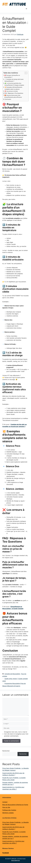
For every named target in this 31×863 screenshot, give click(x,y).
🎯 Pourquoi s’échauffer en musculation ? (12, 76)
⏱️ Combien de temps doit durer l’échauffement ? (14, 80)
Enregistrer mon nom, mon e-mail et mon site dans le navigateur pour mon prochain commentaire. (16, 734)
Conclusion (8, 99)
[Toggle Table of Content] (25, 73)
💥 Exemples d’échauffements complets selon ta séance (13, 88)
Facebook (5, 853)
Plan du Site (6, 807)
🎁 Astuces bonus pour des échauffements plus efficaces (13, 96)
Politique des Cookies (9, 810)
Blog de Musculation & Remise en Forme (15, 804)
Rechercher (6, 751)
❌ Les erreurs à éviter (11, 91)
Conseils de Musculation (12, 674)
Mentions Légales (8, 813)
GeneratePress (15, 860)
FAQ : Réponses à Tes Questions (14, 93)
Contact (4, 802)
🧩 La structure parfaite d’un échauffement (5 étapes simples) (14, 84)
